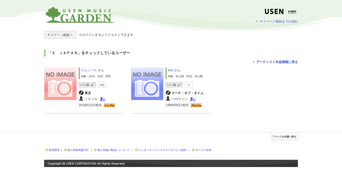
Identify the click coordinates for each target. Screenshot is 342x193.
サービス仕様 (203, 150)
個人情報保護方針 (78, 150)
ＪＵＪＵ (91, 99)
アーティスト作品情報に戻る (277, 62)
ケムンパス (89, 70)
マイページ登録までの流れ (278, 21)
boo (170, 70)
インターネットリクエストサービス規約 (162, 150)
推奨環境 (54, 150)
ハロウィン (180, 99)
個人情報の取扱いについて (114, 150)
